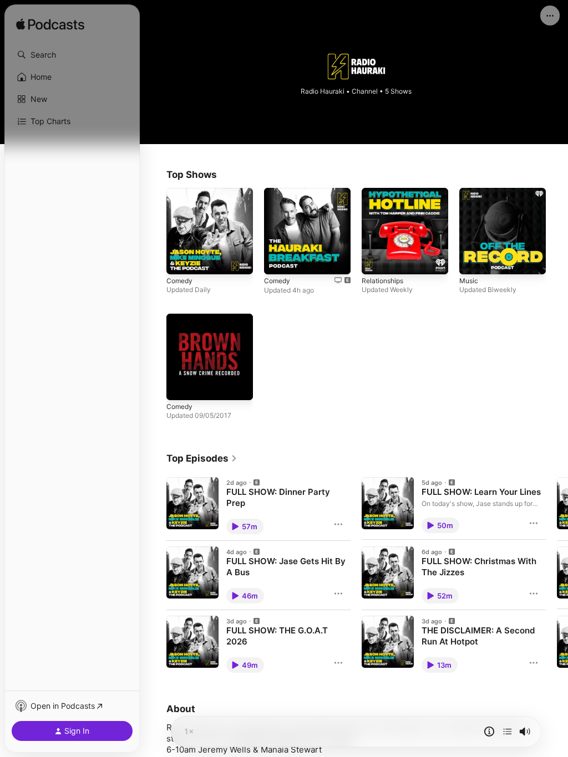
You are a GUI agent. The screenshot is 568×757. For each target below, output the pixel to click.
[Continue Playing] (507, 731)
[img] (50, 24)
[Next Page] (557, 575)
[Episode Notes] (489, 731)
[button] (72, 54)
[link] (201, 458)
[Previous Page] (155, 575)
